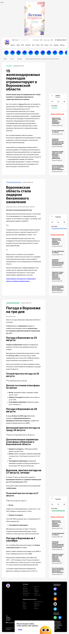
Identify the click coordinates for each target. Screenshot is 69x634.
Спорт (35, 588)
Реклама (8, 617)
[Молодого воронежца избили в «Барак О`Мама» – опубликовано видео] (61, 52)
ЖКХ (33, 45)
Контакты (8, 619)
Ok (55, 599)
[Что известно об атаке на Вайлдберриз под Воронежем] (18, 52)
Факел (18, 45)
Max (55, 589)
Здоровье (56, 45)
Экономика (19, 58)
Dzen (55, 604)
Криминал (36, 590)
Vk (55, 594)
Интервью (25, 591)
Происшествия (26, 593)
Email (60, 617)
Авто (51, 45)
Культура (25, 588)
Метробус (28, 45)
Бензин (37, 45)
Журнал (24, 606)
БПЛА (22, 45)
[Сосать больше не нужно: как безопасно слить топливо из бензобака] (55, 52)
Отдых (24, 608)
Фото (42, 45)
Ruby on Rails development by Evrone (57, 628)
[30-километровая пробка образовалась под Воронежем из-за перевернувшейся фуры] (30, 52)
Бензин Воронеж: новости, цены (14, 182)
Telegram (55, 609)
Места (35, 606)
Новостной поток (57, 114)
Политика (36, 586)
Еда (24, 601)
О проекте (8, 618)
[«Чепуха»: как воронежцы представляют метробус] (24, 52)
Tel (55, 617)
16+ (7, 615)
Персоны (62, 45)
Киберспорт (37, 605)
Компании (36, 591)
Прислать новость (62, 40)
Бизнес (47, 45)
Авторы (36, 593)
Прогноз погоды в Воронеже (13, 302)
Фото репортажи (38, 601)
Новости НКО (37, 595)
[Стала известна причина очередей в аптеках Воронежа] (6, 52)
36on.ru (21, 104)
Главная (5, 58)
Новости (12, 45)
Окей (20, 630)
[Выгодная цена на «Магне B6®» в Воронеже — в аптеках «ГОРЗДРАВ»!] (12, 52)
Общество (25, 590)
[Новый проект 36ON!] (36, 52)
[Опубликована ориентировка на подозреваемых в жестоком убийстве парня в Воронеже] (48, 52)
